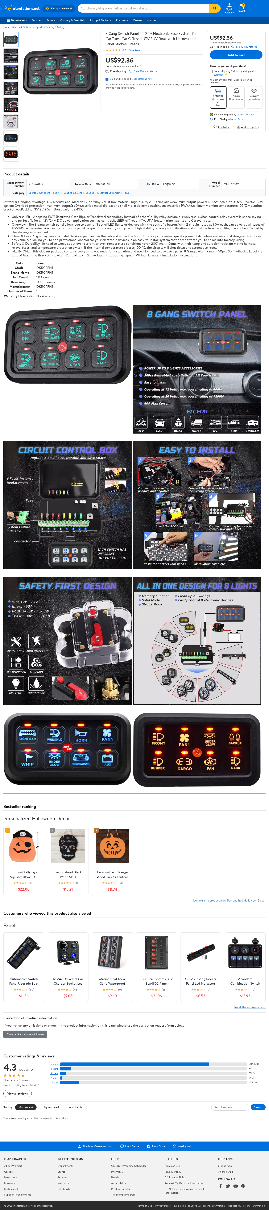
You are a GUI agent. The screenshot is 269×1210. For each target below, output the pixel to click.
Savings (51, 20)
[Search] (215, 8)
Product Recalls (120, 1189)
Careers (137, 20)
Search (258, 1107)
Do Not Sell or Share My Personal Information (199, 1205)
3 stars (54, 1073)
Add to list (224, 127)
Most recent (26, 1107)
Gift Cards (64, 1189)
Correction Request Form (25, 1034)
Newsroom (10, 1177)
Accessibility (118, 1183)
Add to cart (236, 54)
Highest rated (51, 1107)
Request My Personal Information (184, 1183)
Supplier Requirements (17, 1194)
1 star (55, 1082)
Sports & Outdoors (23, 27)
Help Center (132, 1146)
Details (241, 119)
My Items (152, 20)
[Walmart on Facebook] (220, 1186)
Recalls (115, 1177)
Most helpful (76, 1107)
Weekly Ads (185, 1146)
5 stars (54, 1064)
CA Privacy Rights (175, 1177)
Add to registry (250, 127)
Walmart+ (63, 1183)
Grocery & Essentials (72, 20)
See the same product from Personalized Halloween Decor (229, 900)
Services (37, 20)
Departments (19, 20)
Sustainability (12, 1189)
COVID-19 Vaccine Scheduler (128, 1166)
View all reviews (17, 1093)
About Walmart (13, 1166)
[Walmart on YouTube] (235, 1186)
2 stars (54, 1077)
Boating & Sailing (55, 27)
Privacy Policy (173, 1171)
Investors (9, 1183)
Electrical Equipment (108, 193)
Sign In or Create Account (98, 1146)
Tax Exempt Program (123, 1194)
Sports (39, 27)
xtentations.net (143, 79)
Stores (61, 1171)
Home (6, 27)
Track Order (159, 1146)
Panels (127, 193)
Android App (225, 1171)
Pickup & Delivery (100, 20)
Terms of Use (172, 1166)
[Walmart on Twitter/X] (228, 1186)
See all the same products (250, 1007)
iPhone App (225, 1166)
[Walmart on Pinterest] (243, 1186)
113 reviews (134, 50)
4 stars (54, 1068)
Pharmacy (122, 20)
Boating (90, 193)
